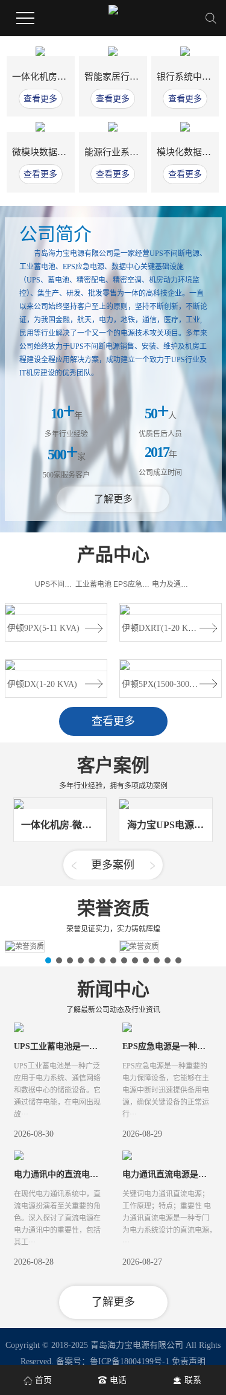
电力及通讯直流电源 (184, 584)
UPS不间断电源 (60, 584)
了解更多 (113, 499)
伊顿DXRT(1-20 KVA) (162, 628)
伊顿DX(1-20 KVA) (42, 684)
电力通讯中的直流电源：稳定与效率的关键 (94, 1174)
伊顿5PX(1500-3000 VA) (166, 684)
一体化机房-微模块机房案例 (68, 76)
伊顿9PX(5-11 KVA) (43, 628)
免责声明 (189, 1361)
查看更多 (40, 98)
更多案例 (112, 865)
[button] (74, 865)
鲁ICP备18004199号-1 (129, 1361)
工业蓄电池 (93, 584)
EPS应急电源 (135, 584)
